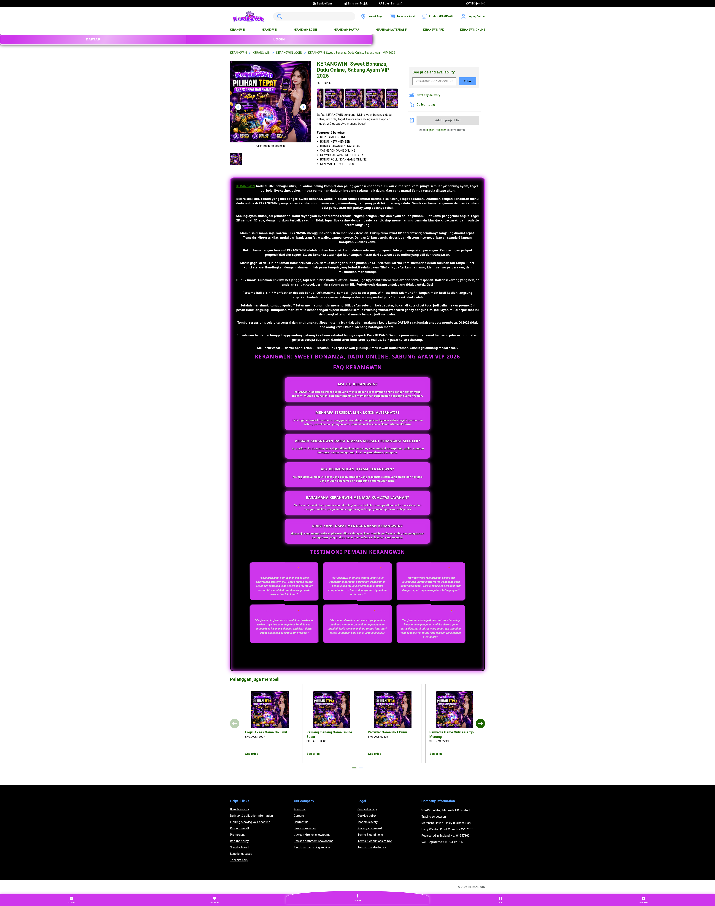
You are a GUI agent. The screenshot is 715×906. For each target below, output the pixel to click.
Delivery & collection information (251, 815)
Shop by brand (239, 847)
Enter (467, 81)
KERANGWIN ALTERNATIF (391, 29)
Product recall (239, 828)
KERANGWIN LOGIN (305, 29)
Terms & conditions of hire (375, 841)
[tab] (354, 767)
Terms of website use (372, 847)
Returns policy (239, 841)
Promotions (237, 834)
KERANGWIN (237, 29)
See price (251, 754)
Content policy (367, 809)
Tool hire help (239, 860)
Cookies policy (367, 815)
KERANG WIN (269, 29)
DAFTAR (93, 39)
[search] (314, 16)
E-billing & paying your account (250, 822)
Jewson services (305, 828)
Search (278, 16)
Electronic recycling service (312, 847)
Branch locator (239, 809)
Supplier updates (241, 853)
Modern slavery (368, 822)
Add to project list (448, 120)
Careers (299, 815)
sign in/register (436, 130)
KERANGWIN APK (433, 29)
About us (300, 809)
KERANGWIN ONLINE (472, 29)
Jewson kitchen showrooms (312, 834)
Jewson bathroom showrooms (313, 841)
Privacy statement (370, 828)
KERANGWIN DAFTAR (346, 29)
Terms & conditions (370, 834)
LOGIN (279, 39)
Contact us (301, 822)
